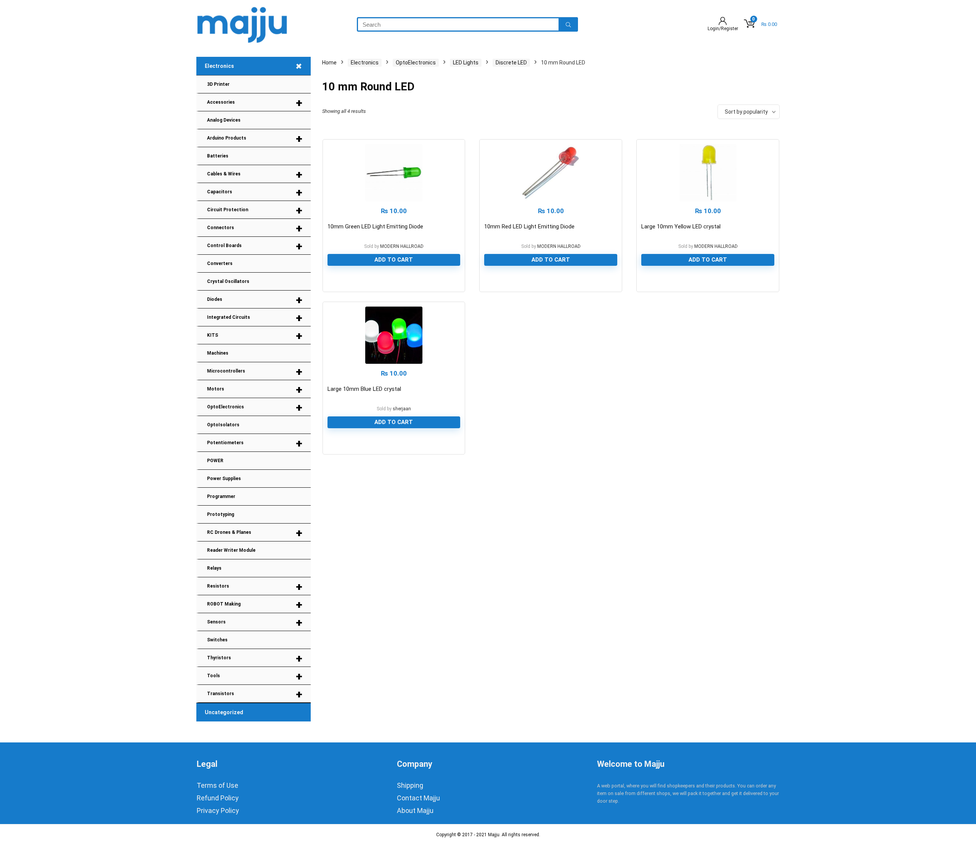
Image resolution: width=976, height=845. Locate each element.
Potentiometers (254, 443)
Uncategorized (224, 712)
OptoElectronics (254, 407)
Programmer (221, 496)
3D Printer (218, 84)
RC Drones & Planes (254, 533)
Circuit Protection (254, 210)
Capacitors (254, 192)
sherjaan (402, 408)
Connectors (254, 228)
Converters (220, 263)
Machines (217, 353)
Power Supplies (224, 478)
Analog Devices (224, 120)
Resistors (254, 586)
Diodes (254, 300)
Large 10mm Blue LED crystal (364, 389)
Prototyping (220, 514)
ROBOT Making (254, 604)
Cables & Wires (254, 174)
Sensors (254, 622)
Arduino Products (254, 138)
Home (329, 62)
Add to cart (393, 259)
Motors (254, 389)
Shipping (410, 785)
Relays (214, 568)
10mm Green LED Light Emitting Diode (375, 226)
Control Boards (254, 246)
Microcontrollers (254, 371)
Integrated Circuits (254, 318)
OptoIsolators (223, 424)
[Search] (568, 24)
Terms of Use (217, 785)
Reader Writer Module (231, 550)
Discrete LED (511, 62)
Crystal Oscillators (228, 281)
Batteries (217, 156)
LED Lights (465, 62)
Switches (217, 640)
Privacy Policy (218, 810)
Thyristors (254, 658)
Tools (254, 676)
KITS (254, 335)
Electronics (255, 66)
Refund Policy (218, 798)
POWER (215, 460)
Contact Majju (418, 798)
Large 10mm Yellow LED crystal (681, 226)
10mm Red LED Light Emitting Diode (529, 226)
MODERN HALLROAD (402, 246)
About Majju (415, 810)
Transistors (254, 694)
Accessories (254, 102)
